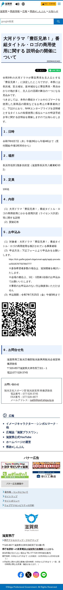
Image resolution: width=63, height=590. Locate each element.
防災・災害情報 (49, 4)
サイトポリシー (12, 501)
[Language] (24, 4)
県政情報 (15, 11)
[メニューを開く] (59, 4)
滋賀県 (3, 11)
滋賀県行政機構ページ (38, 549)
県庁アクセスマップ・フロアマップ (21, 540)
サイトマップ (11, 496)
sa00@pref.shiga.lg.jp (42, 400)
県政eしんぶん (38, 11)
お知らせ (53, 11)
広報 (24, 11)
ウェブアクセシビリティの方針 (19, 505)
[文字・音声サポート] (17, 4)
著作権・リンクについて (16, 492)
